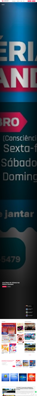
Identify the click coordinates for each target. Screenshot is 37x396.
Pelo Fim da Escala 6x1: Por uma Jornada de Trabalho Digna (30, 316)
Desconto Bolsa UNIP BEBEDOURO (32, 367)
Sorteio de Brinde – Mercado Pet (12, 352)
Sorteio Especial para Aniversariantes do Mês (20, 343)
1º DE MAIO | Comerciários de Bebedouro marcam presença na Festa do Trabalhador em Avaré (30, 352)
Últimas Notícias (28, 321)
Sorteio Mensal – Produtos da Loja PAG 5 (5, 352)
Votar (13, 366)
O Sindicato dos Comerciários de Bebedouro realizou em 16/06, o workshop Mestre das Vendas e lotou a (30, 332)
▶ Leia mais (4, 286)
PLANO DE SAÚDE (4, 363)
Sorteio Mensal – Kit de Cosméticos (20, 332)
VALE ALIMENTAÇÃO (4, 362)
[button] (2, 4)
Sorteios (3, 321)
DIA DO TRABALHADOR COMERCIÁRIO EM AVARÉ (30, 313)
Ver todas (9, 286)
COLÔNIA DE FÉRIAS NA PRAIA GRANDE (29, 341)
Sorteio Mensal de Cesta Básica (6, 342)
